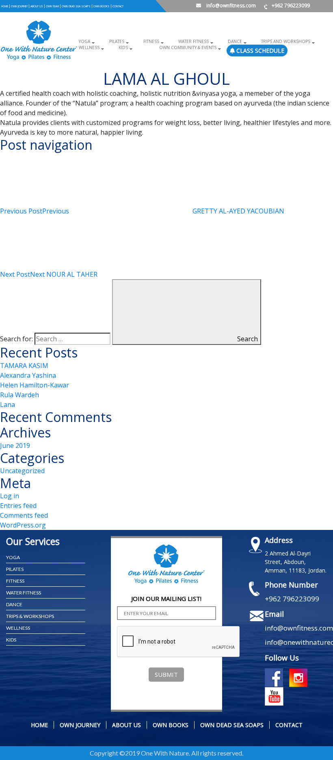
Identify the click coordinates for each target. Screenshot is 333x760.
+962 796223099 (291, 5)
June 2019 (15, 445)
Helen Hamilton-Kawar (34, 385)
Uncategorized (22, 470)
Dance (235, 41)
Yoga (84, 41)
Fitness (151, 41)
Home (4, 6)
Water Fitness (193, 41)
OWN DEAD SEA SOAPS (76, 6)
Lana (7, 404)
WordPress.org (23, 525)
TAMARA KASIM (24, 365)
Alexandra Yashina (28, 375)
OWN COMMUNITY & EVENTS (187, 47)
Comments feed (24, 515)
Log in (9, 495)
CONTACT (117, 6)
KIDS (11, 640)
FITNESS (15, 581)
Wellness (89, 47)
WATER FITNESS (23, 593)
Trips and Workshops (285, 41)
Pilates (116, 41)
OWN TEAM (52, 6)
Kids (123, 47)
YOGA (13, 557)
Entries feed (18, 505)
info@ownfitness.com (230, 5)
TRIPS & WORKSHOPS (30, 616)
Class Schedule (259, 50)
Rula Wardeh (19, 394)
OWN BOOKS (101, 6)
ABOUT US (36, 6)
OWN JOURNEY (19, 6)
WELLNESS (18, 628)
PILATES (15, 569)
